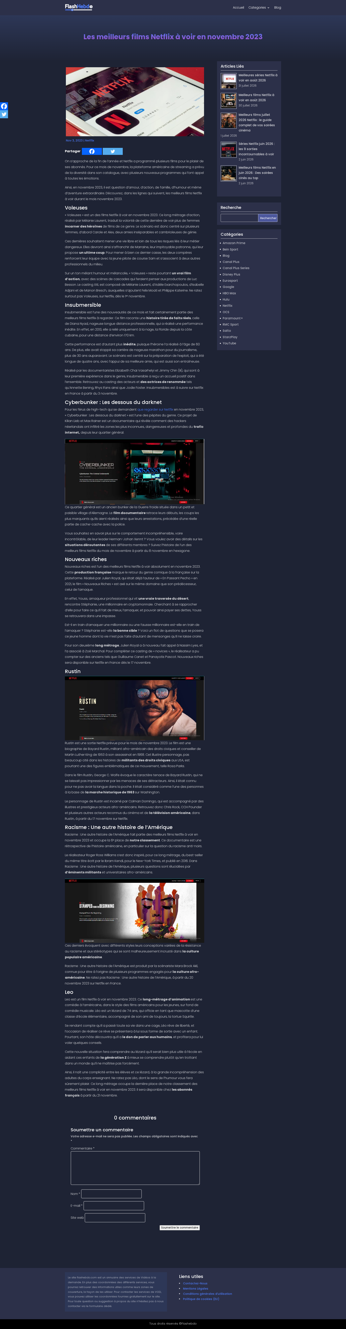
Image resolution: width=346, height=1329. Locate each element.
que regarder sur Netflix (155, 409)
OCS (226, 312)
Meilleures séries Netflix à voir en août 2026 (258, 80)
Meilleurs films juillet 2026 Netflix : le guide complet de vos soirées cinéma (248, 125)
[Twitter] (113, 151)
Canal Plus (231, 262)
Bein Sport (230, 249)
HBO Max (229, 293)
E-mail (77, 1205)
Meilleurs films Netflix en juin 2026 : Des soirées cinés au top (257, 175)
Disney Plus (231, 274)
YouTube (229, 343)
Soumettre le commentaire (179, 1228)
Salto (227, 331)
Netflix (89, 140)
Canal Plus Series (236, 268)
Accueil (238, 7)
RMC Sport (231, 324)
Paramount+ (233, 318)
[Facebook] (92, 151)
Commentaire (83, 1148)
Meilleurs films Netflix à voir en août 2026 (256, 100)
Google (228, 287)
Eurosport (230, 281)
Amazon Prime (234, 243)
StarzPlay (230, 337)
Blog (277, 7)
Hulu (226, 299)
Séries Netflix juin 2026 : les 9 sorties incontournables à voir (257, 151)
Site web (77, 1217)
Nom (75, 1194)
